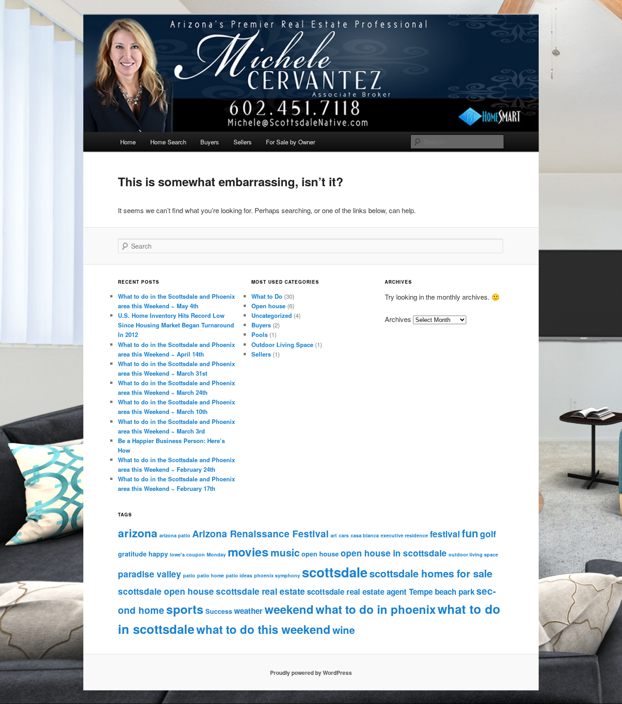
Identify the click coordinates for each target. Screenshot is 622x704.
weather (248, 610)
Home (128, 142)
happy (158, 553)
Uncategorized (271, 315)
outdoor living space (473, 554)
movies (248, 551)
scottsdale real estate (260, 591)
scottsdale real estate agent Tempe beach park (390, 591)
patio (189, 575)
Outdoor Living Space (282, 344)
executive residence (404, 535)
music (285, 552)
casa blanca (365, 535)
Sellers (243, 142)
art (334, 535)
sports (185, 608)
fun (470, 533)
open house (320, 553)
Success (218, 611)
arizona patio (174, 535)
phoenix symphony (277, 575)
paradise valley (149, 573)
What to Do (266, 296)
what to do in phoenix (376, 609)
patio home (210, 575)
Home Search (168, 142)
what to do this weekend (263, 629)
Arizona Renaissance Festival (260, 533)
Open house (268, 305)
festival (445, 533)
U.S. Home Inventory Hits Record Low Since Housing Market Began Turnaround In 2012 (176, 325)
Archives (398, 319)
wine (343, 629)
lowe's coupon (187, 554)
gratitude (132, 553)
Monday (216, 554)
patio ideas (239, 575)
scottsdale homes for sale (430, 573)
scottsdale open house (166, 591)
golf (488, 533)
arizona (138, 533)
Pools (259, 334)
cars (344, 535)
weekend (289, 609)
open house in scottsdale (394, 552)
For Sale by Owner (290, 142)
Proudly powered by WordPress (311, 672)
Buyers (209, 142)
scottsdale (334, 572)
